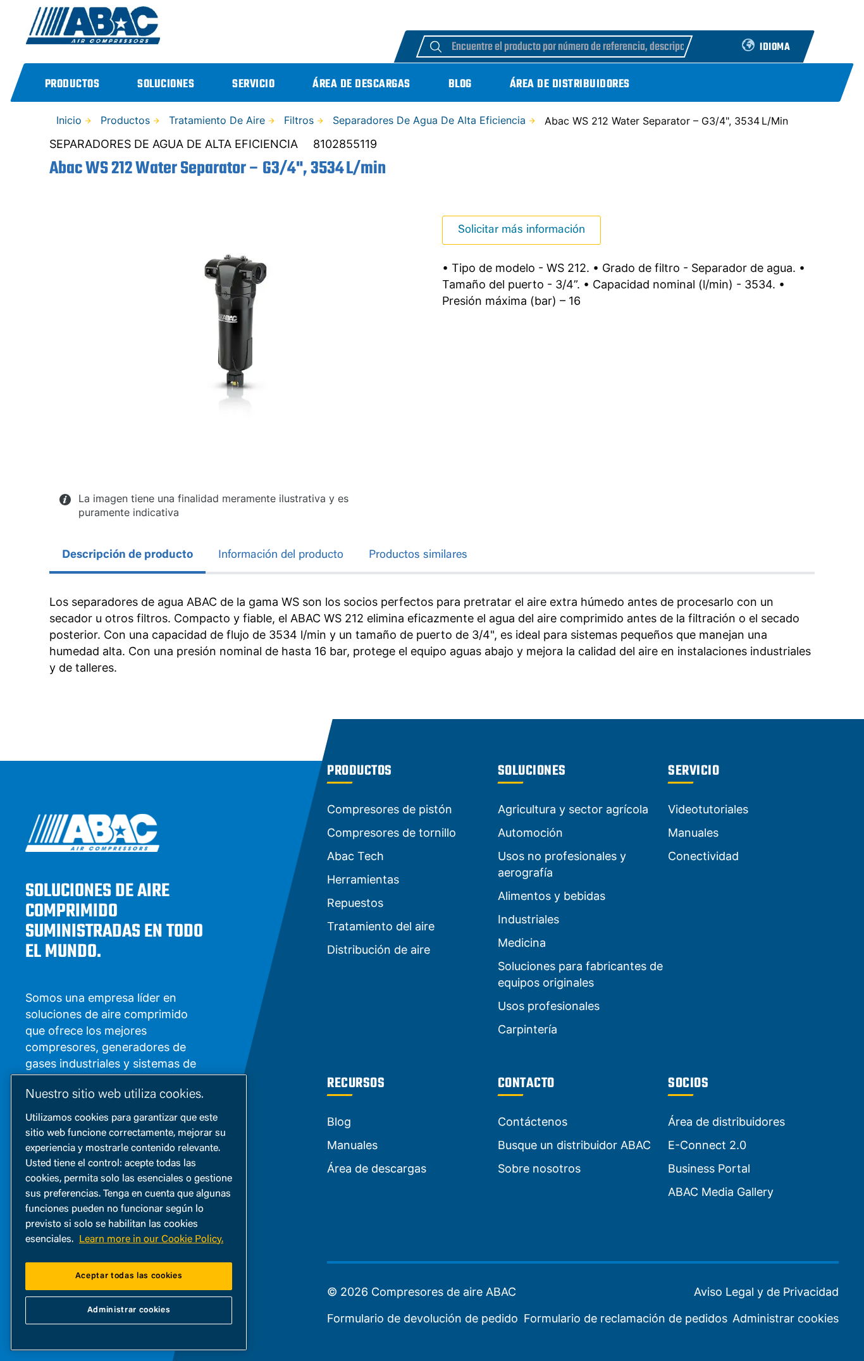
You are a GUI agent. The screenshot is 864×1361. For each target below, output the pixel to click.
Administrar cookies (785, 1318)
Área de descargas (361, 84)
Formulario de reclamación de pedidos (625, 1318)
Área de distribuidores (570, 84)
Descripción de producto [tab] (127, 555)
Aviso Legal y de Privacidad (766, 1292)
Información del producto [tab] (280, 555)
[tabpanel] (432, 635)
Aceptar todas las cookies (128, 1276)
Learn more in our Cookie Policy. (151, 1240)
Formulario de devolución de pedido (422, 1318)
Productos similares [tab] (418, 555)
